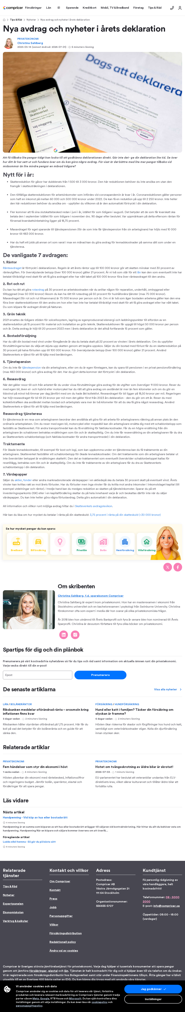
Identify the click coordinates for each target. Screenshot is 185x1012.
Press (53, 898)
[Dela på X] (167, 567)
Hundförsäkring (127, 704)
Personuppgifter (61, 916)
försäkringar (38, 970)
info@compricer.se (166, 905)
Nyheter (31, 20)
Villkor (54, 924)
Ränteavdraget (12, 268)
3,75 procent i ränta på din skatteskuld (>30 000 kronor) (125, 514)
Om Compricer (60, 881)
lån (139, 272)
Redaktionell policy (63, 942)
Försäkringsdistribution (66, 933)
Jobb (53, 907)
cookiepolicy (99, 1002)
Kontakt (55, 890)
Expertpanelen (13, 903)
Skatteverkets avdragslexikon (93, 506)
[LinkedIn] (63, 634)
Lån (6, 704)
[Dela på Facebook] (177, 567)
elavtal (53, 970)
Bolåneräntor (21, 704)
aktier (18, 480)
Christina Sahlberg (30, 43)
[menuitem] (13, 8)
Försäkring (104, 704)
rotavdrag (38, 289)
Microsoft (75, 998)
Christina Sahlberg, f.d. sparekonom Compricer (91, 595)
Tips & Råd (16, 20)
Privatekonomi (28, 39)
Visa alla (165, 689)
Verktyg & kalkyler (15, 921)
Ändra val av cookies (64, 950)
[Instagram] (75, 634)
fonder (27, 480)
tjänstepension (31, 367)
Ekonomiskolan (13, 912)
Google (44, 998)
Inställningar (153, 999)
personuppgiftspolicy (29, 1006)
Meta (36, 998)
